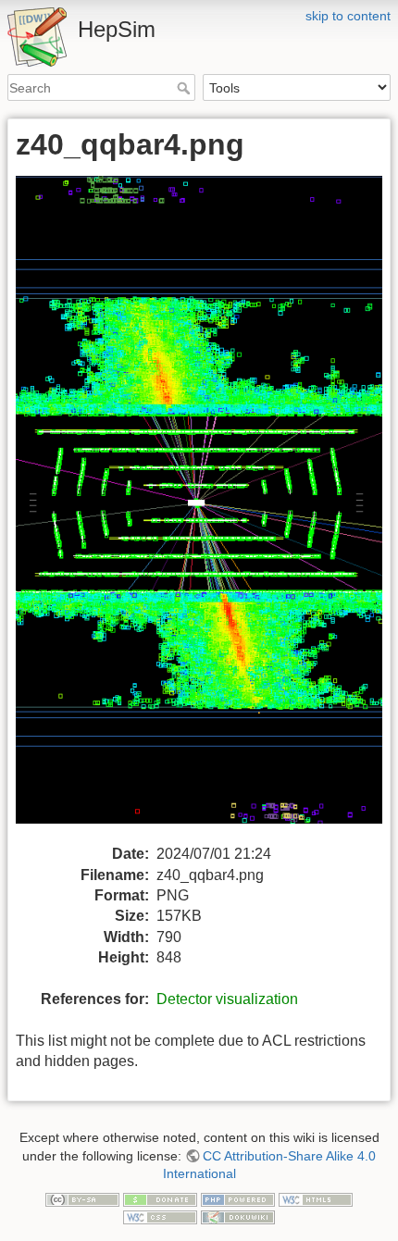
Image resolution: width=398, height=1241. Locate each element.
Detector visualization (227, 999)
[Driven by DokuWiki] (238, 1217)
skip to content (348, 15)
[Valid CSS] (160, 1217)
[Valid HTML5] (316, 1198)
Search (185, 87)
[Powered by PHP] (238, 1198)
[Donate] (160, 1198)
